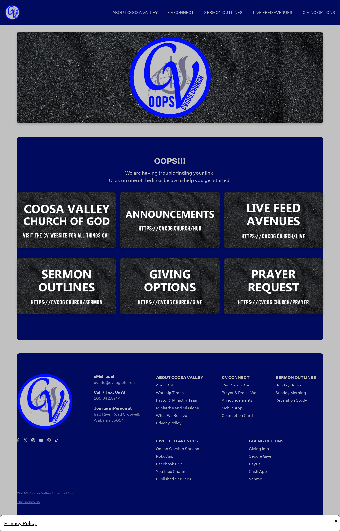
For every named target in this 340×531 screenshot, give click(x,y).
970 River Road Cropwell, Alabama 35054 (117, 417)
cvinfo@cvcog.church (114, 382)
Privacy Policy (20, 523)
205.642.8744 (107, 398)
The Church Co (28, 502)
